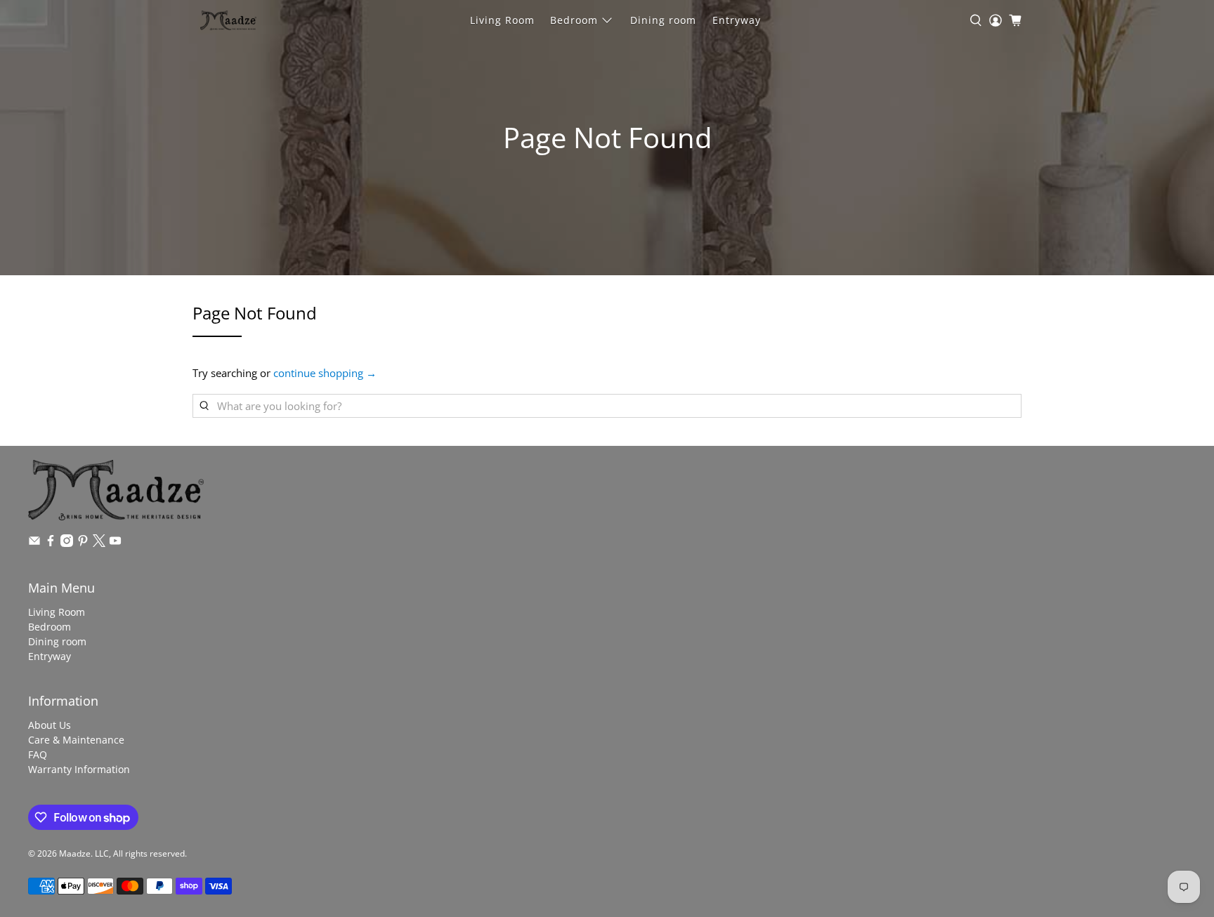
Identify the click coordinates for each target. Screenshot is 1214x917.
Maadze (75, 853)
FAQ (37, 754)
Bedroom (574, 20)
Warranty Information (79, 769)
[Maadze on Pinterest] (83, 543)
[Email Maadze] (34, 543)
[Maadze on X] (99, 543)
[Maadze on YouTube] (115, 543)
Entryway (736, 20)
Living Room (502, 20)
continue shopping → (325, 373)
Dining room (663, 20)
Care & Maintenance (76, 739)
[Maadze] (228, 20)
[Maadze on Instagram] (66, 543)
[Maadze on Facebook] (50, 543)
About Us (49, 725)
